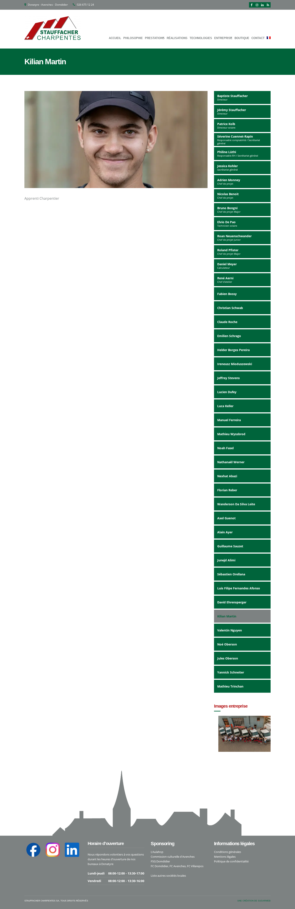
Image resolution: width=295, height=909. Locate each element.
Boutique (242, 38)
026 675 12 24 (85, 4)
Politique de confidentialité (231, 861)
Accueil (115, 38)
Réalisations (177, 38)
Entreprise (223, 38)
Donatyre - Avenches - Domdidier (48, 4)
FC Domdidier (159, 866)
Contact (258, 38)
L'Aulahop (157, 852)
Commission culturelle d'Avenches (173, 857)
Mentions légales (225, 857)
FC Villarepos (195, 866)
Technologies (201, 38)
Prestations (155, 38)
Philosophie (133, 38)
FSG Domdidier (160, 861)
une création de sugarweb (254, 901)
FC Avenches (178, 866)
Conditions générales (227, 852)
